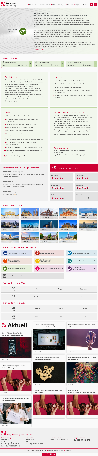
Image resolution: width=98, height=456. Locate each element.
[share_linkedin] (54, 454)
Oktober (37, 297)
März (84, 309)
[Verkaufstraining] (91, 4)
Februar (60, 309)
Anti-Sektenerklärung (39, 450)
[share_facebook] (47, 454)
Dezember (84, 297)
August (60, 289)
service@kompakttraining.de (59, 440)
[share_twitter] (51, 454)
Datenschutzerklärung (55, 450)
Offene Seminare (45, 5)
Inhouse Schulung (57, 5)
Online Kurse (33, 5)
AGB (27, 450)
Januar (36, 309)
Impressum (68, 450)
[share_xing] (43, 454)
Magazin (77, 5)
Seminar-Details (39, 50)
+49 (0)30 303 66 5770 (35, 444)
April (36, 317)
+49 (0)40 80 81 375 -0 (11, 444)
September (84, 289)
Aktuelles (70, 5)
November (60, 297)
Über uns (85, 5)
